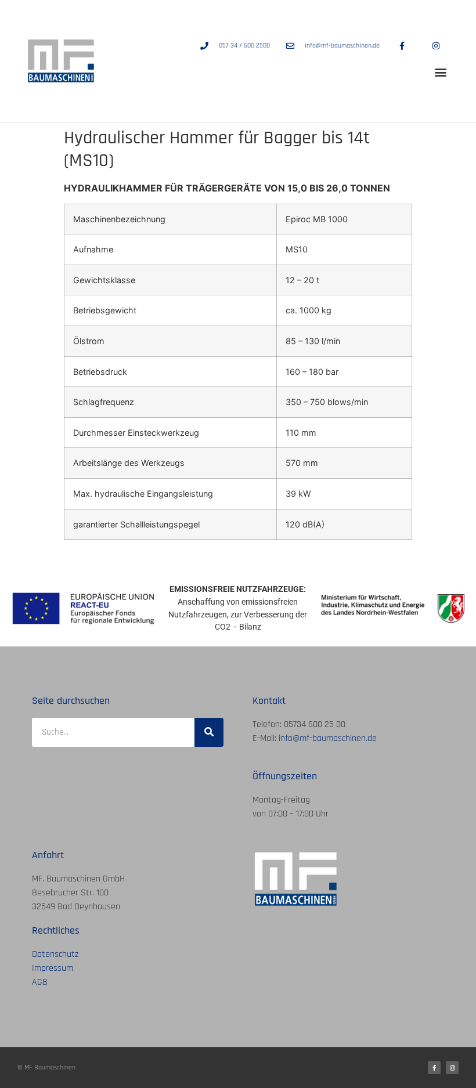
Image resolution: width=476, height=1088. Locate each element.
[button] (440, 72)
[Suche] (208, 732)
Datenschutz (55, 954)
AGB (40, 982)
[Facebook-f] (434, 1067)
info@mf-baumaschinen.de (328, 738)
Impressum (52, 968)
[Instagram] (452, 1067)
